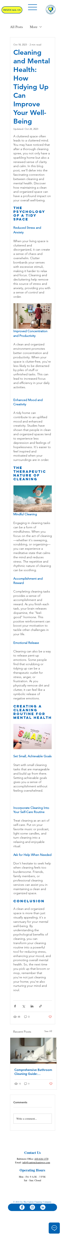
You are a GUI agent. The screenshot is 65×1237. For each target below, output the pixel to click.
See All (48, 1031)
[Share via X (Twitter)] (23, 1006)
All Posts (16, 26)
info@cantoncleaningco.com (36, 1162)
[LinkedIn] (42, 1207)
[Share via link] (40, 1006)
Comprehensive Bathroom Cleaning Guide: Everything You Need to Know (33, 1072)
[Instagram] (32, 1207)
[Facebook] (22, 1207)
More (33, 26)
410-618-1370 (41, 1158)
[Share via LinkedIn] (32, 1006)
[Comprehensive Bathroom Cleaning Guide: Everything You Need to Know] (33, 1051)
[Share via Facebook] (15, 1006)
